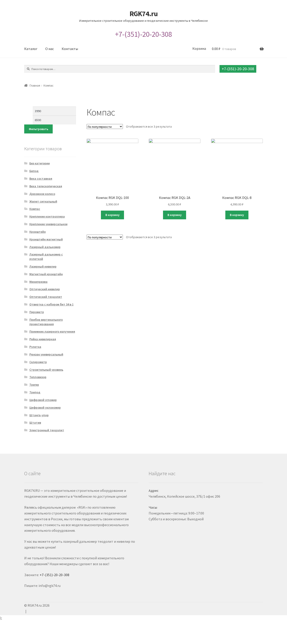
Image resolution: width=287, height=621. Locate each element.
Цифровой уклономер (45, 407)
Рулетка (35, 347)
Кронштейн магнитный (46, 239)
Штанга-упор (39, 415)
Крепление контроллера (47, 216)
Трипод (34, 392)
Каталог (30, 48)
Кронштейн (37, 232)
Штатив (35, 423)
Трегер (34, 385)
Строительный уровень (46, 370)
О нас (49, 48)
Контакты (70, 48)
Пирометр (36, 312)
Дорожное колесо (42, 194)
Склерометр (38, 362)
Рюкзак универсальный (46, 354)
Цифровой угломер (43, 400)
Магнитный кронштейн (46, 274)
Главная (35, 85)
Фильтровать (38, 129)
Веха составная (40, 178)
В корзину (112, 215)
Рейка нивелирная (42, 339)
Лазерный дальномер (45, 247)
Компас (34, 209)
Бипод (34, 171)
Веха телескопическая (45, 186)
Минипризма (38, 282)
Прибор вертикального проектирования (46, 322)
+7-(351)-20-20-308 (143, 34)
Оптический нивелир (44, 289)
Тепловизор (37, 377)
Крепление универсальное (48, 224)
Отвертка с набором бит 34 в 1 (51, 304)
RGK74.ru (144, 13)
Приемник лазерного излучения (52, 331)
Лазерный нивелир (43, 266)
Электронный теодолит (46, 430)
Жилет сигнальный (43, 201)
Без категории (39, 163)
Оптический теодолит (45, 297)
